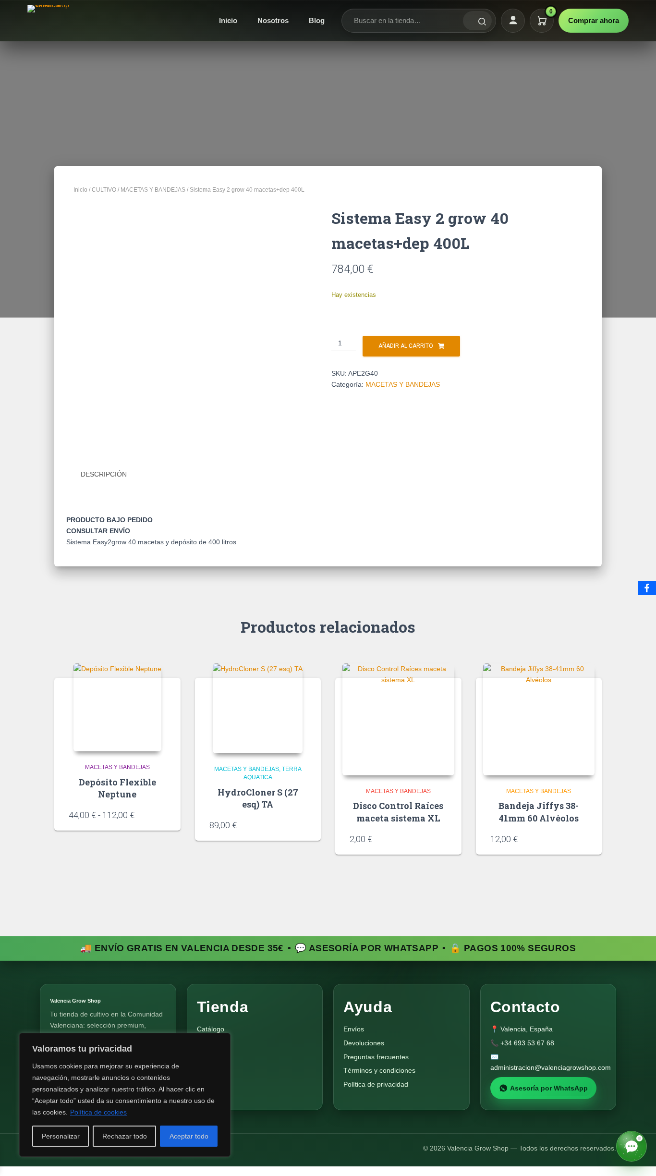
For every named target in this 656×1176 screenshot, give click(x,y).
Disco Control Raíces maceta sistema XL (398, 811)
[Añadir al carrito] (303, 824)
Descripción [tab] (104, 474)
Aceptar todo (189, 1136)
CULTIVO (104, 189)
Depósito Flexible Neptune (117, 788)
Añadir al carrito (405, 346)
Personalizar (61, 1136)
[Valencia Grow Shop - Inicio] (49, 21)
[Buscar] (477, 20)
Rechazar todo (124, 1136)
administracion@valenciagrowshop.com (550, 1067)
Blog (317, 20)
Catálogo (210, 1029)
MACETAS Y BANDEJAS (153, 189)
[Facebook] (647, 588)
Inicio (228, 20)
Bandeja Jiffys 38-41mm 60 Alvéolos (538, 811)
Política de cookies (98, 1112)
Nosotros (273, 20)
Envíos (353, 1029)
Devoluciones (363, 1043)
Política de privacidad (375, 1084)
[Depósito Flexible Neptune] (117, 707)
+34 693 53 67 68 (527, 1043)
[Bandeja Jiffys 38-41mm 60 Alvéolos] (539, 719)
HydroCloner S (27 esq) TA (258, 798)
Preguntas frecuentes (376, 1057)
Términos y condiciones (379, 1070)
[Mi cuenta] (513, 21)
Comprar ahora (593, 20)
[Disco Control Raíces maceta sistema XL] (398, 719)
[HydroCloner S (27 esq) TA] (258, 708)
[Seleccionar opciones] (162, 814)
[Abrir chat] (631, 1146)
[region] (125, 1095)
